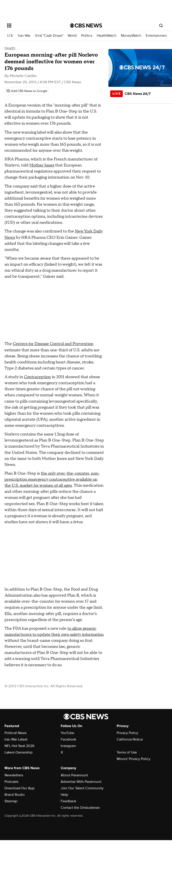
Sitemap (10, 801)
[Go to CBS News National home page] (86, 25)
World (72, 36)
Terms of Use (127, 752)
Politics (86, 36)
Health (9, 48)
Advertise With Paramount (81, 781)
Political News (15, 733)
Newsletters (13, 775)
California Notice (130, 739)
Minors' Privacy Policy (133, 759)
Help (64, 794)
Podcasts (11, 781)
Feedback (68, 801)
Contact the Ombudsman (80, 807)
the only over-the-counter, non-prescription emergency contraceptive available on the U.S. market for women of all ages (52, 479)
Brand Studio (14, 794)
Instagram (68, 746)
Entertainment (157, 36)
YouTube (67, 733)
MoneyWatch (131, 36)
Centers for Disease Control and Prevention (53, 343)
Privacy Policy (127, 733)
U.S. (10, 36)
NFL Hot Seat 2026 (19, 746)
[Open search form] (161, 25)
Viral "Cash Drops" (49, 36)
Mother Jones (41, 165)
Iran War (24, 36)
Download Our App (19, 788)
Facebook (68, 739)
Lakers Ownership (18, 752)
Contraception (37, 377)
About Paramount (74, 775)
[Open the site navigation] (33, 25)
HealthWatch (106, 36)
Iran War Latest (15, 739)
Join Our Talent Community (82, 788)
